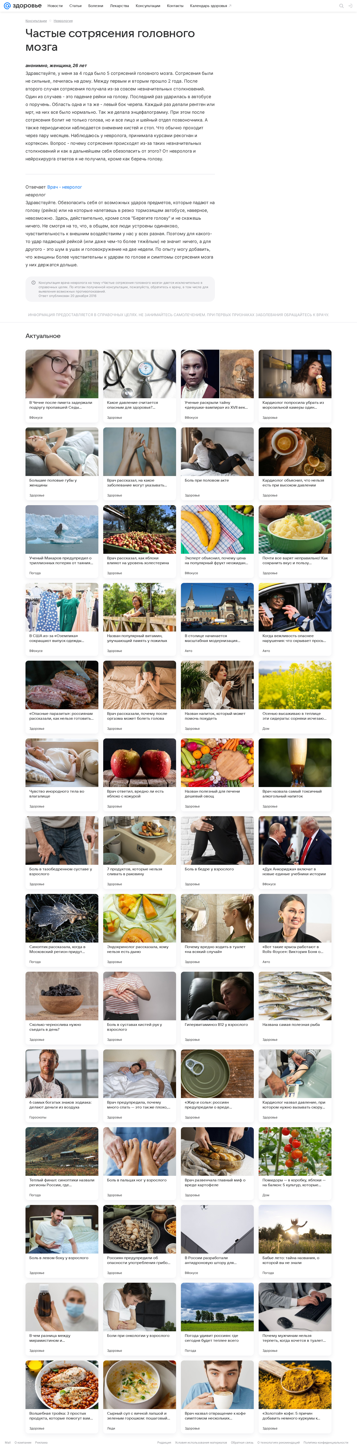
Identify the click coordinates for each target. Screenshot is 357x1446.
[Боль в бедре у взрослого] (217, 852)
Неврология (63, 21)
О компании (23, 1442)
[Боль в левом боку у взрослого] (62, 1241)
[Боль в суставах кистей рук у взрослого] (139, 1008)
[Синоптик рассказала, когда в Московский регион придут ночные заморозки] (62, 930)
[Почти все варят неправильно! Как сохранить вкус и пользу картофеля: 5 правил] (295, 541)
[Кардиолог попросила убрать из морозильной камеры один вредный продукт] (295, 386)
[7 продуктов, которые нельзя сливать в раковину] (139, 852)
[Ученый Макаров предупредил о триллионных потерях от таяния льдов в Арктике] (62, 541)
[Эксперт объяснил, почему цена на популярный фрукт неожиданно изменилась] (217, 541)
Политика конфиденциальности (326, 1442)
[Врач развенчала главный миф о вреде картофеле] (217, 1163)
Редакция (164, 1442)
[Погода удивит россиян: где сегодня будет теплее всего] (217, 1319)
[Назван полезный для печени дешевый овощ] (217, 774)
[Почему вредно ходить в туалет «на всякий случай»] (217, 930)
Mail (8, 1442)
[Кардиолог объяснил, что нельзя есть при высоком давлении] (295, 463)
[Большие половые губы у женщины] (62, 463)
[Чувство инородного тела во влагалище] (62, 774)
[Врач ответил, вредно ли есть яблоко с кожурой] (139, 774)
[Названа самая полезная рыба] (295, 1008)
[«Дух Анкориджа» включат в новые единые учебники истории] (295, 852)
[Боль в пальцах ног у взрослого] (139, 1163)
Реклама (41, 1442)
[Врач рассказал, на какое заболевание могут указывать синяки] (139, 463)
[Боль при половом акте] (217, 463)
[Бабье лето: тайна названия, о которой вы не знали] (295, 1241)
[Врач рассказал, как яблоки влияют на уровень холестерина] (139, 541)
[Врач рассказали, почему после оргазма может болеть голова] (139, 697)
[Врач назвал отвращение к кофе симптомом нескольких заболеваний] (217, 1396)
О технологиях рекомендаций (278, 1442)
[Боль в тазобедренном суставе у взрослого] (62, 852)
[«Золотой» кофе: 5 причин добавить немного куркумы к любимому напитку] (295, 1396)
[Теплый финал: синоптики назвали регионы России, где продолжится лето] (62, 1163)
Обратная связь (242, 1442)
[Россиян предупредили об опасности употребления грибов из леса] (139, 1241)
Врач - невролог (64, 187)
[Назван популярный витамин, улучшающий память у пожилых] (139, 619)
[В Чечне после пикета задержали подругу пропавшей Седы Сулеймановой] (62, 386)
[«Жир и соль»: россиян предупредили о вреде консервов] (217, 1085)
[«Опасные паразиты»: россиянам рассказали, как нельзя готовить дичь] (62, 697)
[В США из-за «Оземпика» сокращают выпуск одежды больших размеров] (62, 619)
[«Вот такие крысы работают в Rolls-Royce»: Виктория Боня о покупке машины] (295, 930)
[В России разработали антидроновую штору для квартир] (217, 1241)
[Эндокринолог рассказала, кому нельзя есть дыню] (139, 930)
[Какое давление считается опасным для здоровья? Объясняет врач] (139, 386)
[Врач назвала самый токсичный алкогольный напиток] (295, 774)
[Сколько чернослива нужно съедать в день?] (62, 1008)
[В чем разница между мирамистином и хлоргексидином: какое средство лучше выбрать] (62, 1319)
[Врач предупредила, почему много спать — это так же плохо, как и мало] (139, 1085)
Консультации (36, 21)
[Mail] (7, 6)
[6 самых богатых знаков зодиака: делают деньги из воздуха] (62, 1085)
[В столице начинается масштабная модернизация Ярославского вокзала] (217, 619)
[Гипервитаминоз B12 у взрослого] (217, 1008)
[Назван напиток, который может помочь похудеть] (217, 697)
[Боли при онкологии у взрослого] (139, 1319)
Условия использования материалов (201, 1442)
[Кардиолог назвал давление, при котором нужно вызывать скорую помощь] (295, 1085)
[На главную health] (26, 6)
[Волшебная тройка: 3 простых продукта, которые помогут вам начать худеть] (62, 1396)
